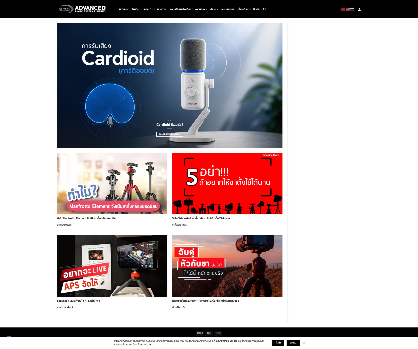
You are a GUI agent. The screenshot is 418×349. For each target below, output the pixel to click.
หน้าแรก (123, 9)
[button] (264, 9)
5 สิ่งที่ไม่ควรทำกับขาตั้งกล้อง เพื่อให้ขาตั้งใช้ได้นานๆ (201, 218)
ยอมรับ (293, 342)
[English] (348, 9)
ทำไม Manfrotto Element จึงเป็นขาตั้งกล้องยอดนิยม (87, 218)
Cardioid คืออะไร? (169, 124)
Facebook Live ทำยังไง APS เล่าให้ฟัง (78, 301)
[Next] (274, 85)
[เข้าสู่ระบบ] (359, 9)
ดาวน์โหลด (201, 9)
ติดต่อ (256, 9)
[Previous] (66, 85)
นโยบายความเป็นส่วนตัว (226, 341)
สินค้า (135, 9)
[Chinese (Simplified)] (343, 9)
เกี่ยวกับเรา (243, 9)
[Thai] (352, 9)
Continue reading (170, 134)
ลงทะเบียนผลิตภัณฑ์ (181, 9)
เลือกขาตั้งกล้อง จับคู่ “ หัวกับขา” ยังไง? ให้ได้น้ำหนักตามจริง (205, 301)
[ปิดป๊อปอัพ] (304, 343)
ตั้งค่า (150, 344)
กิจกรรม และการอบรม (222, 9)
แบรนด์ (147, 9)
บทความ (161, 9)
